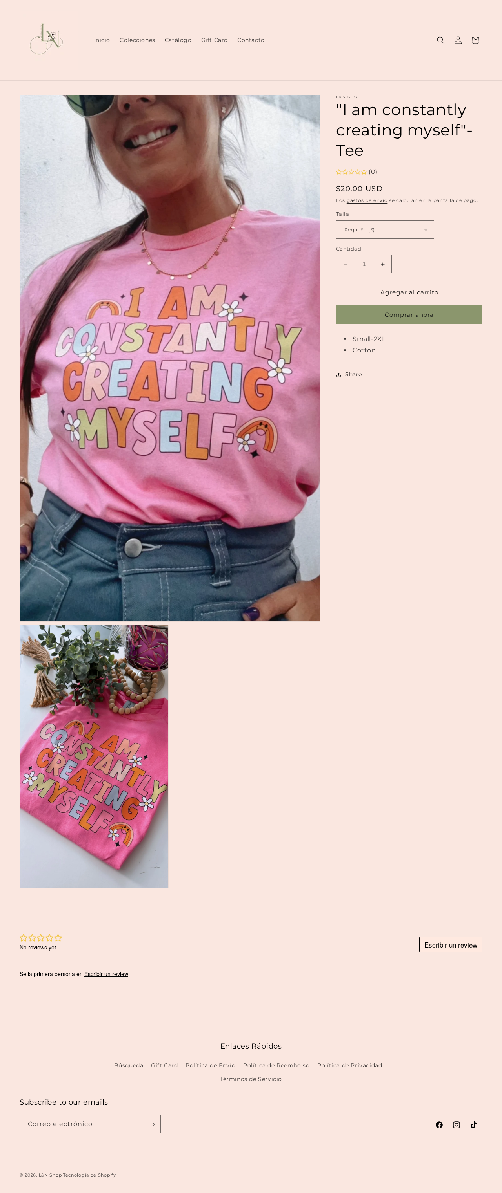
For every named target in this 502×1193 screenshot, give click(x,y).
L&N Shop (50, 1175)
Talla (342, 214)
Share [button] (353, 374)
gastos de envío (367, 200)
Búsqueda (129, 1065)
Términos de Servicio (251, 1079)
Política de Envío (210, 1065)
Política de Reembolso (276, 1065)
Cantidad (348, 248)
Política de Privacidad (349, 1065)
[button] (440, 40)
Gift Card (164, 1065)
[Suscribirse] (151, 1124)
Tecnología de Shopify (89, 1175)
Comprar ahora (409, 314)
